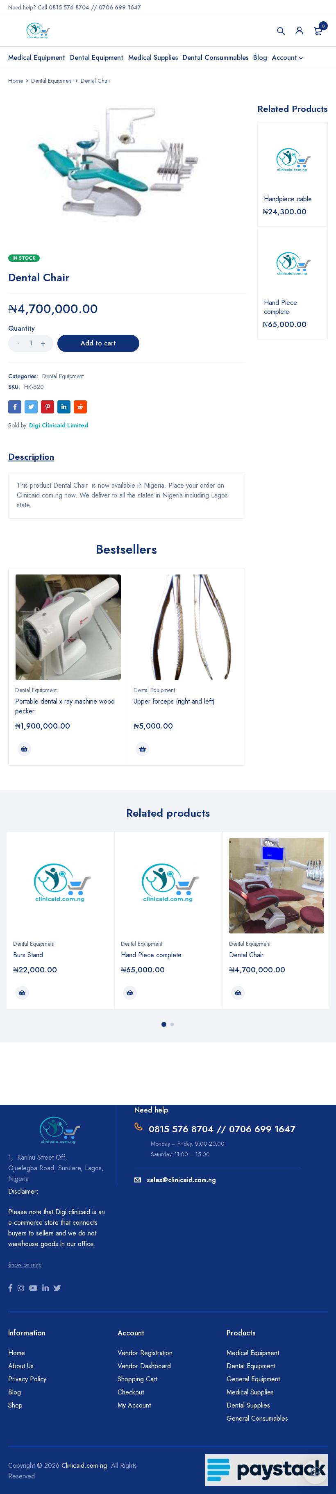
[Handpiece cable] (293, 162)
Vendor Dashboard (144, 1366)
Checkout (131, 1392)
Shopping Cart (137, 1379)
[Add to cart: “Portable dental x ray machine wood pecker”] (24, 749)
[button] (315, 1472)
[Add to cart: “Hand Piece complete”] (130, 993)
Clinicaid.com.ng (84, 1465)
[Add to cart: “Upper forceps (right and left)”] (143, 749)
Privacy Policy (27, 1379)
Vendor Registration (145, 1353)
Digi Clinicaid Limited (58, 425)
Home (15, 81)
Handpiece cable (288, 199)
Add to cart (98, 343)
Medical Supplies (250, 1392)
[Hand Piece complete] (293, 266)
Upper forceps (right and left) (174, 701)
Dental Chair (246, 955)
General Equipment (253, 1379)
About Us (21, 1366)
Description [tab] (31, 456)
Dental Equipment (52, 81)
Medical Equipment (253, 1353)
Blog (14, 1392)
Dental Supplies (248, 1405)
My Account (134, 1405)
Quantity (21, 329)
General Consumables (257, 1418)
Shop (15, 1405)
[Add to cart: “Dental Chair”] (238, 993)
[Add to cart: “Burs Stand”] (22, 993)
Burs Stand (28, 955)
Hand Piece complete (280, 307)
